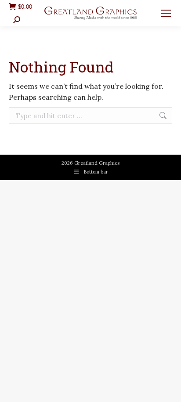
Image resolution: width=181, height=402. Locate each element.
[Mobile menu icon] (166, 13)
